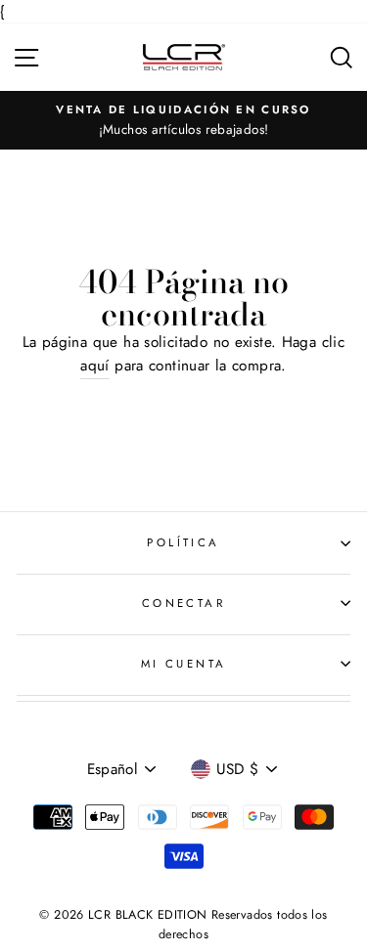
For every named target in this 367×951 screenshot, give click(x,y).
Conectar (184, 603)
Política (183, 542)
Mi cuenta (184, 663)
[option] (183, 120)
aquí (95, 365)
